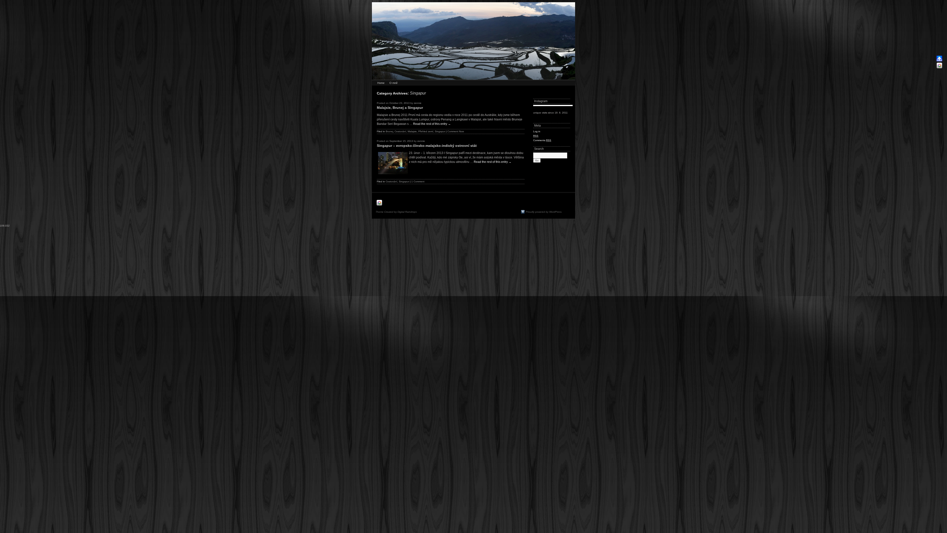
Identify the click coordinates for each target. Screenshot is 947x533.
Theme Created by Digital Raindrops (396, 211)
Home (380, 82)
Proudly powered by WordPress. (544, 211)
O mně (393, 82)
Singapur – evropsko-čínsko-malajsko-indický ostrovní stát (427, 146)
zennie (417, 103)
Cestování (400, 131)
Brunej (389, 131)
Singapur (440, 131)
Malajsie (412, 131)
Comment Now (455, 131)
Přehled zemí (425, 131)
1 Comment (417, 181)
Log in (536, 131)
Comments (542, 140)
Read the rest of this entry (432, 124)
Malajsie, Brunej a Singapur (400, 108)
